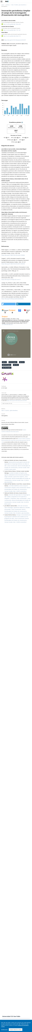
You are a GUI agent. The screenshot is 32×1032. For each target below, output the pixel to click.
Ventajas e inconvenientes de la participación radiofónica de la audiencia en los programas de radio (17, 516)
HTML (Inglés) (7, 367)
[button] (8, 304)
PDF (5, 362)
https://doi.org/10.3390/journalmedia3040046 (12, 298)
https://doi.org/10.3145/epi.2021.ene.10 (10, 279)
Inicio (2, 4)
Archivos (8, 4)
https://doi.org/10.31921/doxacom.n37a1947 (15, 40)
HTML (16, 365)
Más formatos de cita (7, 403)
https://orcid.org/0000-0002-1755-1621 (12, 30)
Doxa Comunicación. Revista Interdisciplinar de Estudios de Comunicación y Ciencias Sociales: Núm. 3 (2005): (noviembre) (16, 520)
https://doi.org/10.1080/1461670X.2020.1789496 (13, 255)
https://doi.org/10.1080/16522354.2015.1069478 (13, 264)
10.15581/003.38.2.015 (7, 324)
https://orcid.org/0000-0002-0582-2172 (12, 36)
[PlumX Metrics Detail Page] (4, 379)
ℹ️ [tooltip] (22, 122)
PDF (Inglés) (13, 362)
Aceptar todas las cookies (16, 1029)
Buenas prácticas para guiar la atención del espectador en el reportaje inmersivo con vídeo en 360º (16, 463)
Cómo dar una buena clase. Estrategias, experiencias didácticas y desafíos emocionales (17, 507)
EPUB (22, 362)
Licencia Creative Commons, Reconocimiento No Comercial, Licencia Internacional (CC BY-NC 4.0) (15, 440)
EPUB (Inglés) (7, 365)
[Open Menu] (1, 1)
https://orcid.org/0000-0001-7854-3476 (12, 24)
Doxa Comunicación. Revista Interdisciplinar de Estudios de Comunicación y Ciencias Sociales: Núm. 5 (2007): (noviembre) (17, 489)
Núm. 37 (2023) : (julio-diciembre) (18, 4)
